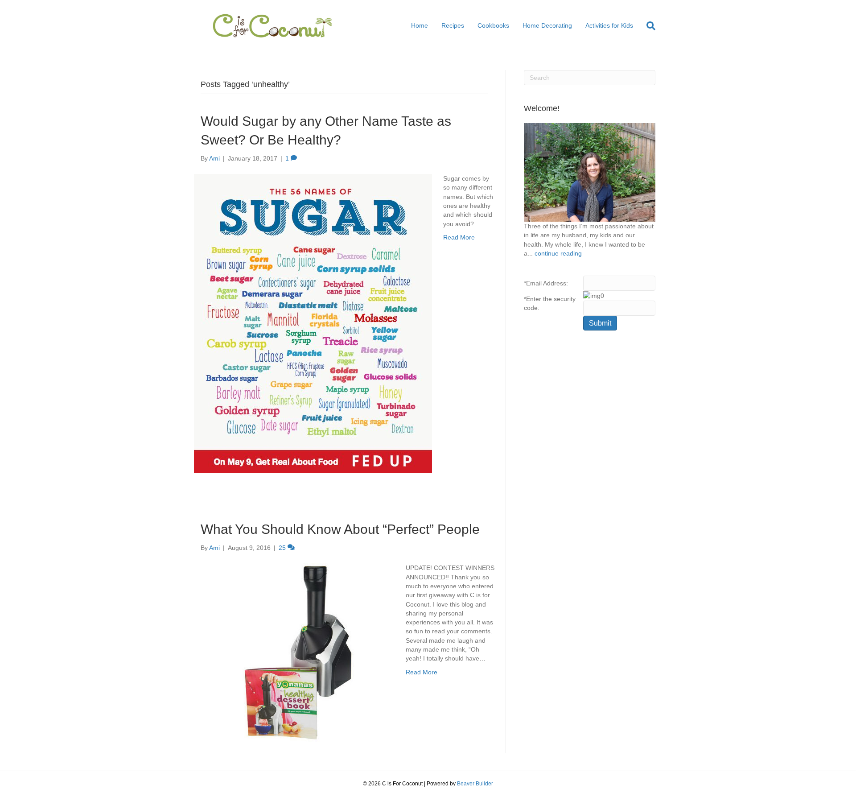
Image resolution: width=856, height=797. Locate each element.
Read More (459, 237)
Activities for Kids (609, 25)
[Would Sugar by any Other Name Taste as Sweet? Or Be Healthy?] (313, 322)
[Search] (647, 26)
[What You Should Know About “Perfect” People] (294, 652)
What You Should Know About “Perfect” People (340, 529)
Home (419, 25)
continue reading (558, 253)
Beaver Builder (475, 783)
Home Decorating (547, 25)
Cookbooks (493, 25)
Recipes (452, 25)
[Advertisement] (589, 482)
